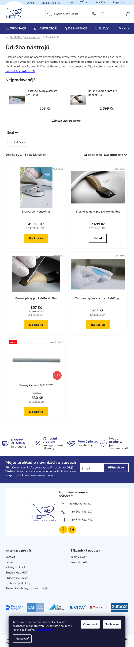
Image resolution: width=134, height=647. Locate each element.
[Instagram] (72, 530)
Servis (9, 562)
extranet (75, 567)
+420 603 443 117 (80, 512)
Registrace (119, 2)
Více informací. (44, 630)
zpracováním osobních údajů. (56, 467)
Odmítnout (90, 624)
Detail (98, 238)
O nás (30, 3)
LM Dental (20, 142)
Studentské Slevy (16, 578)
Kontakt (10, 557)
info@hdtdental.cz (79, 504)
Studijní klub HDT (52, 3)
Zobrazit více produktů (66, 121)
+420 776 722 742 (80, 520)
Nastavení (22, 639)
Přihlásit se (116, 467)
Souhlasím (112, 624)
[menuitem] (16, 28)
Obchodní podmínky (17, 583)
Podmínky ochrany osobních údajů (26, 588)
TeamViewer (78, 557)
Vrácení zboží (78, 562)
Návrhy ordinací (15, 567)
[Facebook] (63, 530)
